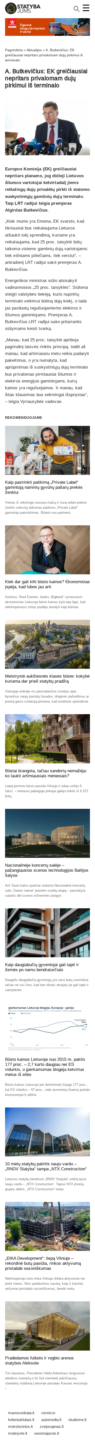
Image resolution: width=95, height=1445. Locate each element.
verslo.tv (48, 1413)
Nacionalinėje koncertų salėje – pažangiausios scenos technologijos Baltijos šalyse (46, 870)
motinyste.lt (17, 1433)
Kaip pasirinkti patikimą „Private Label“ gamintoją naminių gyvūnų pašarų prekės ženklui (44, 487)
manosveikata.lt (21, 1413)
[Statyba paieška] (77, 11)
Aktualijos (34, 50)
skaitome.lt (77, 1419)
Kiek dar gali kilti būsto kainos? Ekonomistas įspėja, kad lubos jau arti (47, 584)
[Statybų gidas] (23, 13)
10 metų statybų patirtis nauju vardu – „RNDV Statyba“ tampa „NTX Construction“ (46, 1166)
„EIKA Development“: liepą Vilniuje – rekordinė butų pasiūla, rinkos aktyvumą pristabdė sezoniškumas (43, 1263)
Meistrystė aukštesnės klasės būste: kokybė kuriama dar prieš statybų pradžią (47, 679)
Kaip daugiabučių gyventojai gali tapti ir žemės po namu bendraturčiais (42, 967)
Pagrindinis (14, 50)
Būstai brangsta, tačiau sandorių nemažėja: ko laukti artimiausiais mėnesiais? (46, 773)
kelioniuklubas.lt (21, 1419)
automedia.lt (51, 1419)
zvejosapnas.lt (52, 1426)
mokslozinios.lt (20, 1426)
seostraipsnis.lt (46, 1433)
